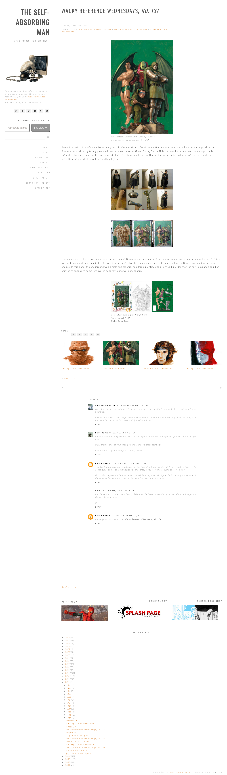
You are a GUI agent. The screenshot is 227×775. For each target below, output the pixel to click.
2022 (68, 649)
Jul (69, 700)
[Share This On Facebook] (73, 334)
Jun (69, 703)
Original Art (42, 157)
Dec (69, 685)
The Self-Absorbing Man (33, 22)
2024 (68, 643)
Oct (69, 691)
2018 (67, 661)
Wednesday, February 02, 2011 (132, 463)
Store (46, 152)
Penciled (118, 29)
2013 (67, 676)
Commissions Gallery (38, 183)
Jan (69, 717)
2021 (67, 652)
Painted (107, 29)
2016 (67, 667)
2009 (68, 759)
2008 (68, 762)
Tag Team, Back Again (77, 735)
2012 (67, 679)
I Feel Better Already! (77, 750)
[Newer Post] (64, 387)
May (69, 706)
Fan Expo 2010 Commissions (80, 723)
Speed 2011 (71, 726)
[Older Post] (219, 387)
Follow (40, 127)
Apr (69, 709)
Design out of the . (209, 772)
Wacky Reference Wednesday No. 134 (143, 519)
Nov (69, 688)
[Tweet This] (80, 334)
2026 (68, 637)
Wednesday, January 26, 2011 (133, 405)
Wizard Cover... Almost (77, 741)
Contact (45, 163)
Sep (69, 694)
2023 (68, 646)
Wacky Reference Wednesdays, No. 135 (85, 747)
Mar (69, 711)
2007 (68, 765)
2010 (67, 756)
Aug (69, 697)
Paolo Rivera (102, 463)
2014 (67, 673)
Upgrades (71, 732)
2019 (67, 658)
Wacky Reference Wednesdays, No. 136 (85, 738)
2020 (68, 655)
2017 (67, 664)
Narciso (99, 433)
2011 (67, 682)
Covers (98, 29)
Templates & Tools (39, 168)
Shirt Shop (44, 173)
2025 (68, 640)
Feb (69, 715)
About (46, 147)
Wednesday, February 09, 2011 (120, 491)
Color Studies (85, 29)
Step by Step (42, 188)
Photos (129, 29)
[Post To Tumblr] (92, 334)
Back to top (68, 587)
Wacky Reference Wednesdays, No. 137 (85, 729)
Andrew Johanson (105, 405)
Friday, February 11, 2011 (128, 516)
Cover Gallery (41, 178)
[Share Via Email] (98, 334)
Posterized (71, 720)
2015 (67, 670)
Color (73, 29)
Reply (98, 425)
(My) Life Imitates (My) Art (78, 753)
